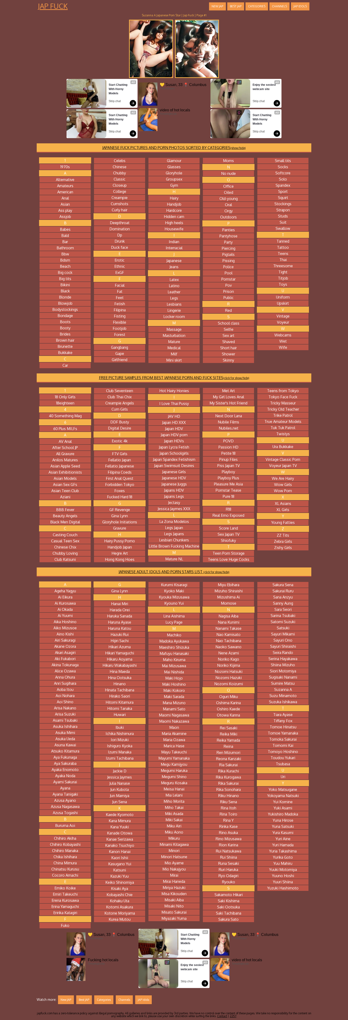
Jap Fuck (53, 5)
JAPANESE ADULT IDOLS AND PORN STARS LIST (174, 571)
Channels (279, 6)
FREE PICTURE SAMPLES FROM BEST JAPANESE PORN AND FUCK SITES (174, 377)
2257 (233, 1016)
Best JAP (235, 6)
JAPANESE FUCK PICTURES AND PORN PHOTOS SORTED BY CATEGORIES (174, 147)
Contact (222, 1016)
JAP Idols (300, 6)
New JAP (217, 6)
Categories (256, 6)
